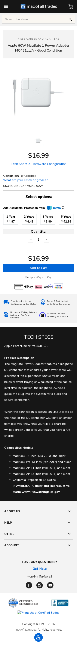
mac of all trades (25, 630)
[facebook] (29, 585)
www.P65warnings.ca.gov (41, 492)
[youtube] (50, 585)
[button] (38, 637)
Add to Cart (38, 268)
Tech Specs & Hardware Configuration (39, 164)
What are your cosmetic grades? (25, 180)
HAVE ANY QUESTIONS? (39, 562)
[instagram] (39, 585)
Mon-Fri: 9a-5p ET (39, 576)
